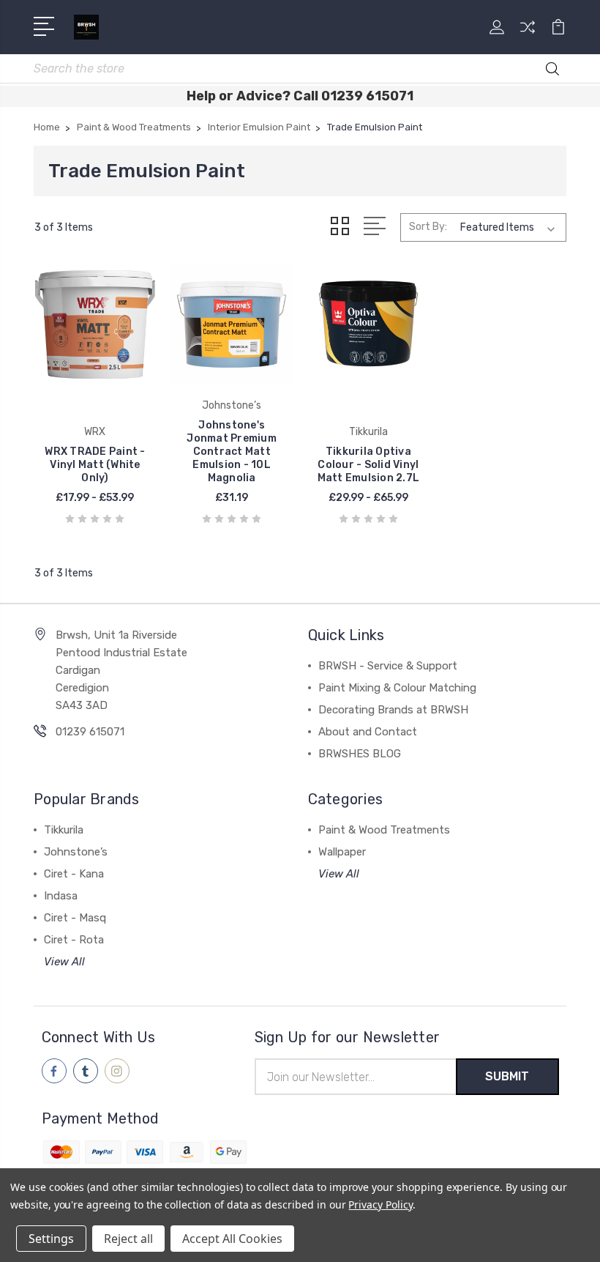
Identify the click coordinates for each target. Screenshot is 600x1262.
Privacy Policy (380, 1204)
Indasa (61, 895)
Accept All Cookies (232, 1239)
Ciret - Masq (75, 917)
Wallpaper (342, 851)
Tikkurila (63, 829)
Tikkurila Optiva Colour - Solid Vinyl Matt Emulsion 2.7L (369, 464)
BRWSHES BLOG (359, 753)
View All (64, 961)
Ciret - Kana (74, 873)
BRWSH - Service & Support (387, 665)
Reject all (128, 1239)
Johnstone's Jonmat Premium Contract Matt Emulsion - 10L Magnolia (232, 451)
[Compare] (528, 36)
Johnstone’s (76, 851)
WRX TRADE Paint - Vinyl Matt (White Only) (95, 464)
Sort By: (428, 226)
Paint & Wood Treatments (384, 829)
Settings (51, 1239)
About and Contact (367, 731)
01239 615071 (90, 731)
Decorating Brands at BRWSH (393, 709)
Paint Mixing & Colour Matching (397, 687)
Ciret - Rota (74, 939)
